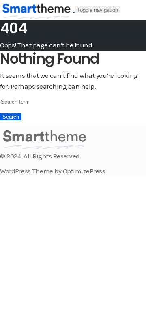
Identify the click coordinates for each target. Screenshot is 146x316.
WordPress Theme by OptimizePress (52, 171)
